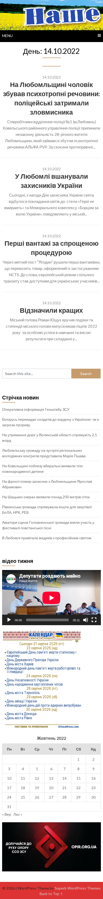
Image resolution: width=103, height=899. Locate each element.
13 (51, 778)
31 (9, 806)
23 (93, 787)
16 (93, 778)
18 (23, 787)
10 (9, 778)
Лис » (17, 814)
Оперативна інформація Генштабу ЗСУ (35, 409)
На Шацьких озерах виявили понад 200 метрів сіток (46, 497)
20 (51, 787)
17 (9, 787)
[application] (51, 597)
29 (78, 797)
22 (78, 787)
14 (64, 778)
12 (37, 778)
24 (9, 797)
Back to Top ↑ (51, 893)
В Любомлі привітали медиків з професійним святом (46, 538)
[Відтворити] (9, 620)
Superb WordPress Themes (78, 888)
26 (37, 797)
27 (51, 797)
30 (93, 797)
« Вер (6, 814)
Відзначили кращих (51, 310)
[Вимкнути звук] (85, 620)
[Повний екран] (94, 620)
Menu (7, 35)
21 (64, 787)
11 (23, 778)
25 (23, 797)
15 (78, 778)
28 (64, 797)
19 (37, 787)
